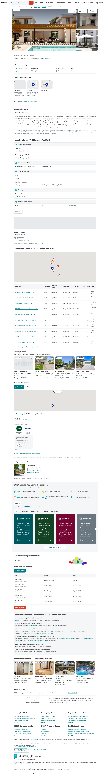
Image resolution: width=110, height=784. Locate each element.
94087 (44, 7)
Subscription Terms (71, 762)
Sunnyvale (37, 7)
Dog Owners (35, 511)
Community (24, 511)
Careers (43, 762)
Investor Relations (55, 762)
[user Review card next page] (96, 529)
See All (18, 503)
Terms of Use (63, 762)
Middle (28, 414)
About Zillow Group (26, 762)
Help (78, 762)
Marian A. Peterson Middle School (38, 640)
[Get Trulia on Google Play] (36, 756)
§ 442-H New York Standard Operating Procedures (25, 746)
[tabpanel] (55, 591)
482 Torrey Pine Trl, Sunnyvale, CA (25, 325)
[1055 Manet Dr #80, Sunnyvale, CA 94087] (85, 668)
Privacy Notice (83, 762)
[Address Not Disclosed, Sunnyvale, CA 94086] (23, 668)
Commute (54, 511)
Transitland (35, 739)
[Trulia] (15, 756)
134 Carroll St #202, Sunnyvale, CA (25, 320)
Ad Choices (89, 762)
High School (38, 414)
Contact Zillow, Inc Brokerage (21, 752)
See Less (19, 212)
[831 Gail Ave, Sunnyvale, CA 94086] (85, 363)
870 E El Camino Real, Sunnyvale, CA (26, 309)
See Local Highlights (33, 472)
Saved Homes (60, 2)
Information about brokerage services (25, 749)
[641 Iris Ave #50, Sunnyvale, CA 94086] (65, 668)
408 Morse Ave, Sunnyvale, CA (24, 337)
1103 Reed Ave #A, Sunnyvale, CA (25, 331)
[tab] (19, 387)
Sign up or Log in (88, 2)
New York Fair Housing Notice (20, 748)
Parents (45, 511)
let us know (67, 769)
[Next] (95, 367)
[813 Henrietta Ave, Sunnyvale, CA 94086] (44, 363)
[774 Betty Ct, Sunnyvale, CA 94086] (65, 363)
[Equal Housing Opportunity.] (33, 773)
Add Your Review (55, 547)
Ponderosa (48, 58)
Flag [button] (29, 540)
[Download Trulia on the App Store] (24, 756)
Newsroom (48, 762)
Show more (19, 607)
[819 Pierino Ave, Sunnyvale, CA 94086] (23, 363)
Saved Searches (73, 2)
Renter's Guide (72, 693)
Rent (41, 2)
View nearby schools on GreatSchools (28, 453)
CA (31, 7)
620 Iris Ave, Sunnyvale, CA (23, 303)
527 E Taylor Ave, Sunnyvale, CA (25, 314)
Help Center (47, 773)
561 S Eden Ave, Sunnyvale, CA (24, 342)
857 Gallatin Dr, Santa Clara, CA (24, 298)
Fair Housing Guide (36, 762)
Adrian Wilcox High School (67, 638)
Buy (36, 2)
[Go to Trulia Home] (5, 2)
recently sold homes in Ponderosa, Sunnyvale (39, 633)
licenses (59, 743)
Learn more (78, 457)
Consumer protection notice (40, 749)
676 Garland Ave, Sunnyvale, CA (25, 292)
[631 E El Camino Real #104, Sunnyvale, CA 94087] (44, 668)
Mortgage (49, 2)
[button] (31, 3)
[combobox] (21, 3)
